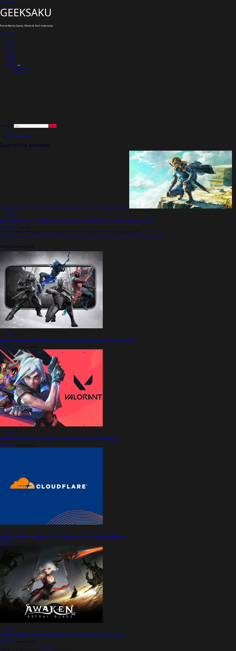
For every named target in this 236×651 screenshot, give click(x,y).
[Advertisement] (118, 99)
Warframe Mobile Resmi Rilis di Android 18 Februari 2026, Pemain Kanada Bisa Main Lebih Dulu (68, 341)
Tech (9, 48)
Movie (10, 44)
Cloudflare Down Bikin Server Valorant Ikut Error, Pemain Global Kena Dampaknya (59, 439)
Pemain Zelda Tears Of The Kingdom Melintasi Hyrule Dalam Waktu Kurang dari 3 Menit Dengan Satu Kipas (64, 207)
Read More (82, 235)
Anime (10, 52)
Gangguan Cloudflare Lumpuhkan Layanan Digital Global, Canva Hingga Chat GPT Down (63, 537)
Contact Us (19, 72)
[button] (8, 33)
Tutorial (11, 60)
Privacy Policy (21, 68)
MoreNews (47, 649)
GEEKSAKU (26, 12)
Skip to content (9, 2)
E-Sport (10, 56)
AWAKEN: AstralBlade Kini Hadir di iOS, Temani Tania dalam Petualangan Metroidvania (62, 635)
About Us (12, 64)
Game (10, 39)
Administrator (9, 227)
